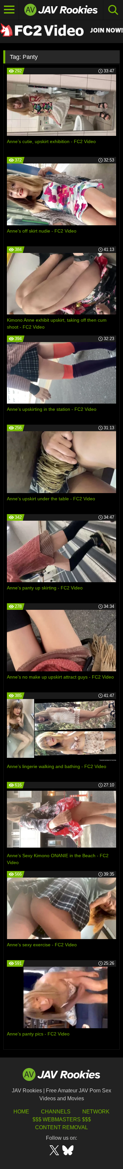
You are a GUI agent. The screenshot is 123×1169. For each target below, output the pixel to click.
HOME (21, 1111)
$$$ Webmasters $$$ (61, 1119)
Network (96, 1111)
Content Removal (61, 1127)
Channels (56, 1111)
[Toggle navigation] (9, 10)
